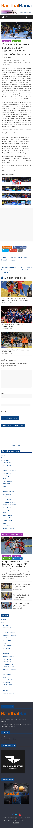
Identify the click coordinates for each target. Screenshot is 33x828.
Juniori (4, 486)
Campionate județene (9, 468)
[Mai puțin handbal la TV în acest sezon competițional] (16, 333)
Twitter (5, 250)
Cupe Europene (7, 41)
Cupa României (7, 473)
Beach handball (7, 462)
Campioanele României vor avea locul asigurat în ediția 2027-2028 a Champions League (16, 563)
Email (20, 250)
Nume (3, 393)
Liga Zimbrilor (6, 526)
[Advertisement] (16, 224)
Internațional (6, 483)
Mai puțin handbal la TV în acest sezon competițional (16, 351)
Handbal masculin (6, 494)
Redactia (13, 568)
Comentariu (5, 369)
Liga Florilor (6, 489)
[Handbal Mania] (3, 17)
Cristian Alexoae (16, 60)
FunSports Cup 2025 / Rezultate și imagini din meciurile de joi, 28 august (16, 300)
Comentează (7, 247)
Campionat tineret (8, 465)
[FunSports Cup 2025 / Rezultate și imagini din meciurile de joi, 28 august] (16, 282)
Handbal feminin (17, 41)
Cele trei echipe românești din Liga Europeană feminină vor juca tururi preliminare (21, 595)
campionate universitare (9, 470)
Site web (3, 411)
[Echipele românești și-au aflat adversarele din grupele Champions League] (6, 602)
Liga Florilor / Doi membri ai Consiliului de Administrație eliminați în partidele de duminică (16, 269)
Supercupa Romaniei (8, 491)
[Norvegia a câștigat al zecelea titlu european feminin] (16, 307)
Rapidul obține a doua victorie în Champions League (14, 258)
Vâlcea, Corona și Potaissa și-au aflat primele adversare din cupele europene (21, 586)
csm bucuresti (13, 62)
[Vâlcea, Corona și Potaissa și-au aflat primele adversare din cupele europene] (6, 584)
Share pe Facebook (20, 247)
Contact (3, 736)
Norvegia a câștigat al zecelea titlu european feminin (14, 325)
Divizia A (5, 478)
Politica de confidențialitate (8, 739)
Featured (3, 458)
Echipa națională (7, 481)
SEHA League (8, 520)
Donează (13, 250)
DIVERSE (3, 455)
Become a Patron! (16, 445)
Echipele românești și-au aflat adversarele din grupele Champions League (21, 605)
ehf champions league (23, 62)
